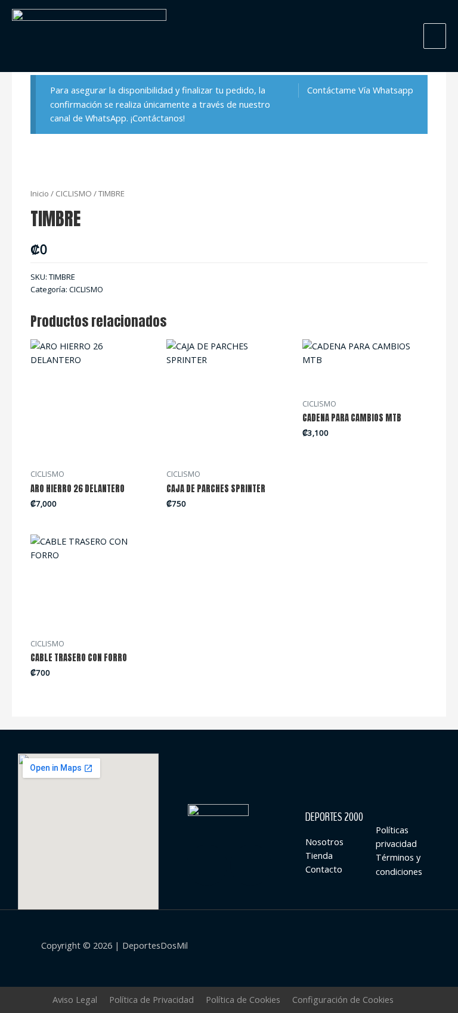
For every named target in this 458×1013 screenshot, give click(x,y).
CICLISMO (73, 193)
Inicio (39, 193)
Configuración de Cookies (343, 999)
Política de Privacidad (151, 999)
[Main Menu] (434, 36)
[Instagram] (207, 865)
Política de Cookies (243, 999)
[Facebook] (250, 865)
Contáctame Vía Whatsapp (360, 90)
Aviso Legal (74, 999)
